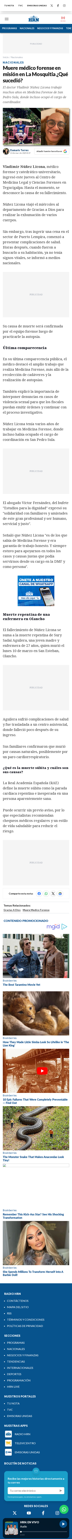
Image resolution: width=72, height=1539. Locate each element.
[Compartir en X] (53, 893)
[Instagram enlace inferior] (57, 1513)
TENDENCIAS (16, 1361)
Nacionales (17, 57)
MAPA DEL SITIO (18, 1307)
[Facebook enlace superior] (58, 5)
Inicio (6, 57)
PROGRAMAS (9, 28)
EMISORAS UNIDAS (37, 5)
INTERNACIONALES (20, 1367)
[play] (63, 1524)
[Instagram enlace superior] (64, 5)
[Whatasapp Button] (64, 1509)
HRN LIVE (13, 1386)
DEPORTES (14, 1374)
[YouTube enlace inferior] (29, 1513)
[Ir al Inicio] (34, 19)
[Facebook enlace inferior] (43, 1513)
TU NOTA (9, 5)
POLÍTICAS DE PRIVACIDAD (25, 1325)
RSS (9, 1313)
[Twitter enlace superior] (51, 5)
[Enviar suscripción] (60, 1490)
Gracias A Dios (12, 909)
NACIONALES (27, 28)
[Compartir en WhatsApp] (46, 893)
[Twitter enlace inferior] (15, 1513)
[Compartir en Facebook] (39, 893)
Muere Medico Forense (36, 909)
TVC (20, 5)
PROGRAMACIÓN (19, 1380)
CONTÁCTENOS (17, 1300)
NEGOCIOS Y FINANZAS (50, 28)
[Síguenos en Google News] (60, 893)
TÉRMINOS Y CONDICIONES (25, 1319)
